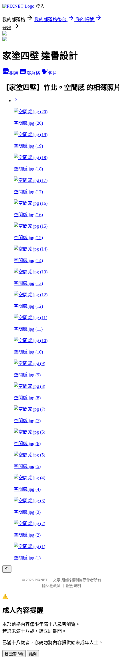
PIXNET (41, 580)
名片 (52, 73)
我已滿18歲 (14, 654)
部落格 (33, 73)
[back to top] (6, 569)
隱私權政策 (51, 585)
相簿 (14, 73)
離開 (33, 654)
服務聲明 (73, 585)
